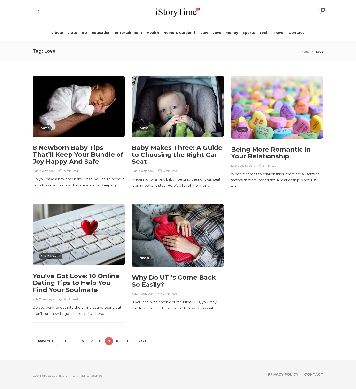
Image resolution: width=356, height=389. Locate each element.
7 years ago (46, 171)
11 (126, 341)
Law (204, 33)
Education (101, 33)
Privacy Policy (283, 374)
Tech (264, 33)
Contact (296, 33)
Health (153, 33)
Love (216, 33)
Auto (72, 33)
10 (118, 341)
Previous (45, 341)
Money (232, 33)
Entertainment (128, 33)
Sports (248, 33)
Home (305, 51)
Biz (84, 33)
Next (143, 341)
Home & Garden (178, 33)
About (58, 33)
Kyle (35, 171)
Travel (278, 33)
